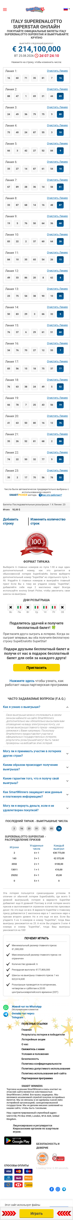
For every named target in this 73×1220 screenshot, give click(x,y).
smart (18, 495)
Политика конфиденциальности (36, 1063)
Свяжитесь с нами (33, 1049)
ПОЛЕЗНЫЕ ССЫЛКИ (35, 1023)
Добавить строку (10, 521)
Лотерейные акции (33, 1039)
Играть (37, 1213)
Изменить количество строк (48, 521)
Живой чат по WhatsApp (27, 1006)
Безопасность (30, 1058)
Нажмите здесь (22, 681)
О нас (25, 1044)
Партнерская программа (36, 1078)
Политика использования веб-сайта (36, 1073)
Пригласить (36, 667)
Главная (27, 1029)
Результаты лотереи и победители (36, 1034)
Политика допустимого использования (36, 1068)
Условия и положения (35, 1053)
